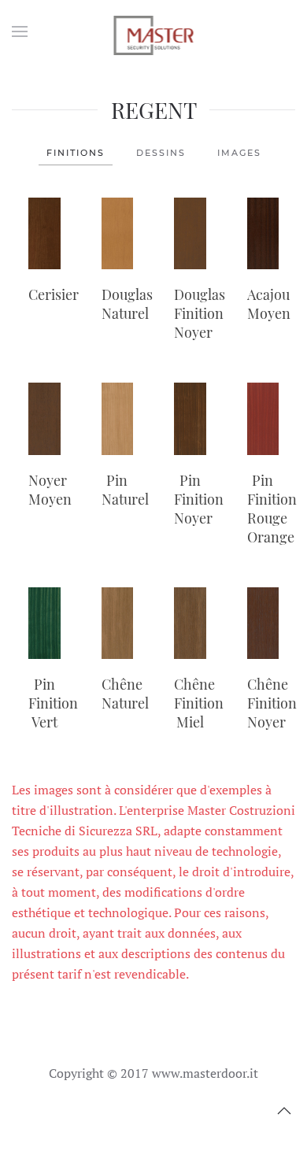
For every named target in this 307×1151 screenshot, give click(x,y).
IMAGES (239, 152)
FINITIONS (75, 152)
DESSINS (161, 152)
